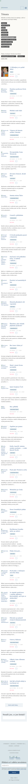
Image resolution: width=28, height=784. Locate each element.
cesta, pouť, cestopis (7, 42)
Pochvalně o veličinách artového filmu (17, 572)
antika (3, 28)
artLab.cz (16, 777)
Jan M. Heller (13, 688)
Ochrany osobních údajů (21, 769)
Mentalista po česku (16, 489)
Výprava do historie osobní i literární (16, 131)
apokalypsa (5, 32)
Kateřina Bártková (14, 392)
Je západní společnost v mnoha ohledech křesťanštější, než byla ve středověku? (18, 595)
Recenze (12, 76)
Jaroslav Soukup (13, 644)
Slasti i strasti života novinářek (16, 366)
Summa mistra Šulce (16, 195)
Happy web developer (15, 780)
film (11, 72)
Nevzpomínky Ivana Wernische (16, 153)
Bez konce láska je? (16, 345)
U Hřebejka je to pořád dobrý (17, 68)
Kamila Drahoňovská (14, 137)
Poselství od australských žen (18, 281)
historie (12, 306)
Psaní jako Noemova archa (18, 470)
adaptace (4, 23)
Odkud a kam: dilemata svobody (17, 660)
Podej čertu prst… (15, 551)
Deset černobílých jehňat (18, 509)
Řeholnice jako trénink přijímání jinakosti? (17, 324)
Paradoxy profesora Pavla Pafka (18, 90)
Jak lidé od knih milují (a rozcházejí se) (18, 682)
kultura (12, 113)
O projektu (6, 743)
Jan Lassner (12, 159)
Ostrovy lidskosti (15, 639)
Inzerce (11, 745)
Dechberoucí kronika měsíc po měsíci (16, 530)
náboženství (13, 328)
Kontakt (17, 745)
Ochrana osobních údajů (14, 750)
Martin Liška (13, 180)
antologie (4, 30)
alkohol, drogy (5, 25)
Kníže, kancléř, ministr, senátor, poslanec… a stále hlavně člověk (18, 448)
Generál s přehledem (16, 215)
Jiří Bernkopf (12, 115)
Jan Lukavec (12, 96)
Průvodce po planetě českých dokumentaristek (18, 619)
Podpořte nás (21, 743)
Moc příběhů (14, 407)
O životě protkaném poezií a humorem (18, 236)
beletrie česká (14, 156)
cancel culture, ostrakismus (9, 39)
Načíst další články (13, 705)
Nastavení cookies (14, 752)
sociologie (13, 93)
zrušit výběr (4, 58)
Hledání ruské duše (16, 110)
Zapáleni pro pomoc (16, 426)
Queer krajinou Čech (16, 387)
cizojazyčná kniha (6, 44)
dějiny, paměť (5, 46)
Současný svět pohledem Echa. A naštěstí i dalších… (18, 258)
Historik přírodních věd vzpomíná (17, 303)
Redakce (13, 743)
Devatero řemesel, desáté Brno (18, 175)
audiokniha (5, 35)
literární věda (14, 135)
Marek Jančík (13, 411)
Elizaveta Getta (13, 431)
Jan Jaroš (12, 74)
